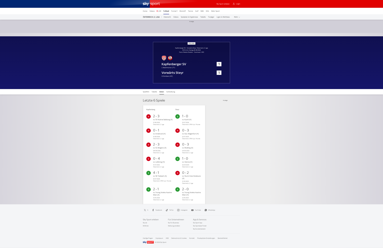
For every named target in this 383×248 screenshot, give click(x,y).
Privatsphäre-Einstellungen (206, 238)
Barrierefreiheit (223, 238)
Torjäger (211, 17)
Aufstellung (170, 92)
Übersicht (167, 17)
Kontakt (192, 238)
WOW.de (146, 226)
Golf (196, 11)
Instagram (184, 210)
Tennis (190, 11)
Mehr (236, 17)
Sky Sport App (197, 223)
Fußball (166, 11)
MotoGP (183, 11)
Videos (152, 11)
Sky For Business (173, 223)
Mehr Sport (215, 11)
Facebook (158, 210)
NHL (207, 11)
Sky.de (145, 223)
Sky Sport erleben (223, 4)
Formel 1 (174, 11)
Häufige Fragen (148, 238)
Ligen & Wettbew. (223, 17)
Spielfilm (146, 92)
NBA (202, 11)
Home (145, 11)
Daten (161, 92)
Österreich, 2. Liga (151, 17)
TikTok (171, 210)
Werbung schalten (174, 226)
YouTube (198, 210)
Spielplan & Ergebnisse (189, 17)
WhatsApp (211, 210)
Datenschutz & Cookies (179, 238)
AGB (167, 238)
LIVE (159, 11)
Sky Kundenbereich (199, 229)
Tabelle (203, 17)
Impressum (159, 238)
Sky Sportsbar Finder (200, 226)
